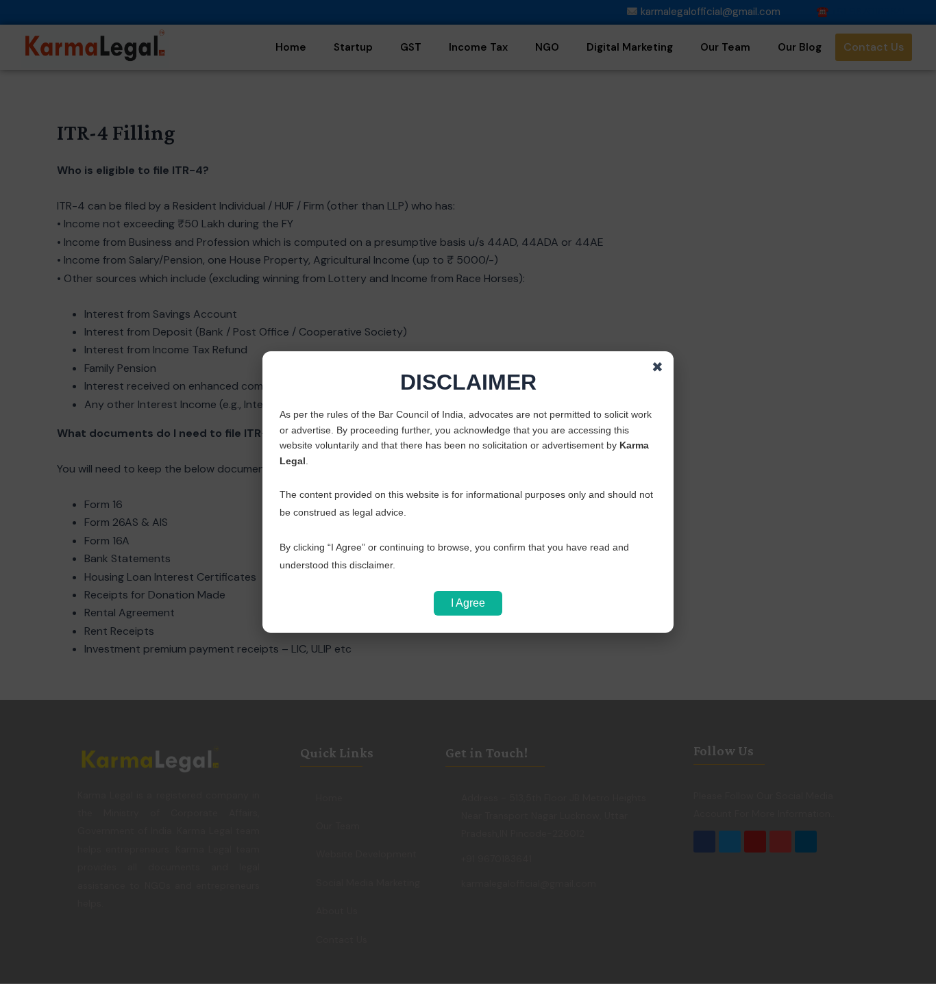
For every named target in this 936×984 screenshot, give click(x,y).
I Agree (468, 603)
